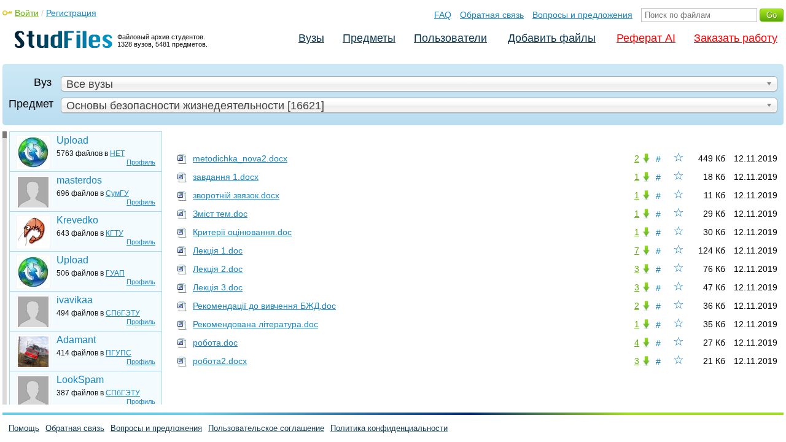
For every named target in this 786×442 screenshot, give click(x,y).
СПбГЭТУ (123, 313)
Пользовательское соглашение (266, 428)
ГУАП (115, 273)
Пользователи (450, 38)
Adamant (76, 340)
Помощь (24, 428)
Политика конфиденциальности (389, 428)
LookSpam (80, 379)
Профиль (140, 162)
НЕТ (117, 153)
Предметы (369, 38)
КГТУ (114, 233)
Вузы (311, 38)
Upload (72, 140)
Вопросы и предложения (582, 15)
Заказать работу (735, 38)
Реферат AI (646, 38)
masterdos (79, 180)
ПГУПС (118, 353)
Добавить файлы (552, 38)
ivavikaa (74, 300)
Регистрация (71, 13)
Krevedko (77, 220)
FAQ (442, 15)
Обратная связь (492, 15)
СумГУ (117, 193)
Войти (27, 13)
